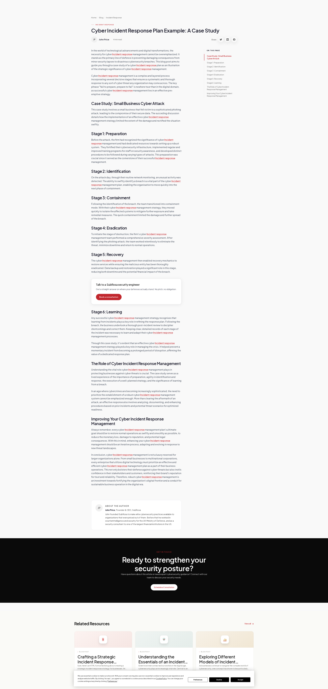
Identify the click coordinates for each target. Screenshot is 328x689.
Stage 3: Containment (216, 70)
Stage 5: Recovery (214, 79)
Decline (219, 680)
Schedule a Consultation (164, 587)
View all (247, 623)
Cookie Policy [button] (161, 679)
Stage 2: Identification (216, 66)
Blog (101, 17)
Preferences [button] (112, 681)
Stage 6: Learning (214, 83)
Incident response (122, 54)
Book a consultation (108, 297)
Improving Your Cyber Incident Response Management (219, 94)
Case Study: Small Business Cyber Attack (219, 57)
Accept (240, 680)
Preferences (197, 680)
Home (93, 17)
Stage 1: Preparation (215, 62)
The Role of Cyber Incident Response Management (218, 88)
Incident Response (114, 17)
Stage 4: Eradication (215, 74)
